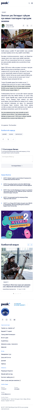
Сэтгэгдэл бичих (16, 165)
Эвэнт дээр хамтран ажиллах (10, 380)
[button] (29, 3)
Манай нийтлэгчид (7, 374)
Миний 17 (6, 282)
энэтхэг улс (19, 134)
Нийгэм (3, 364)
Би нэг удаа (4, 337)
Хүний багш (4, 341)
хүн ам (11, 134)
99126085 (16, 389)
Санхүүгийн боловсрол (8, 334)
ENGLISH (3, 347)
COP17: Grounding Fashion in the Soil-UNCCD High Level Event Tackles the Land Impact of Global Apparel (17, 184)
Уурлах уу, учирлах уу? (8, 328)
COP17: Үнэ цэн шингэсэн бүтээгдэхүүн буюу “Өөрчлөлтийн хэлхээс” (15, 198)
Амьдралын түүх (6, 354)
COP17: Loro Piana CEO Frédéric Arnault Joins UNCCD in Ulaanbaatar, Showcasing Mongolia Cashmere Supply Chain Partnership (17, 205)
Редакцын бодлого (7, 371)
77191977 (3, 389)
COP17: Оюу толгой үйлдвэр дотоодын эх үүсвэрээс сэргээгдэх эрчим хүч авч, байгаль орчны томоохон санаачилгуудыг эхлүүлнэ (17, 191)
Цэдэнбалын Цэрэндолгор (9, 289)
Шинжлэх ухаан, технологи (9, 344)
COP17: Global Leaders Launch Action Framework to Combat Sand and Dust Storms (17, 178)
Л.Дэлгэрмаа (9, 25)
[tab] (13, 293)
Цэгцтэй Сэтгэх (6, 357)
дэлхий (4, 134)
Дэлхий (4, 12)
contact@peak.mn (6, 394)
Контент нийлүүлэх (7, 377)
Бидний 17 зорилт (6, 331)
